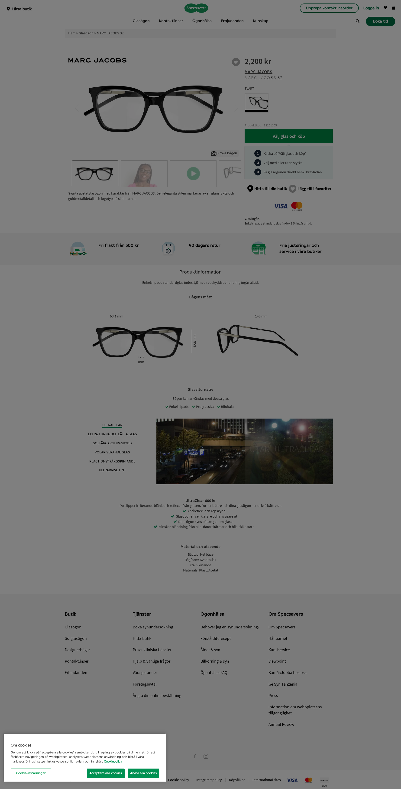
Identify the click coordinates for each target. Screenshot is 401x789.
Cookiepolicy (113, 761)
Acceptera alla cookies (105, 773)
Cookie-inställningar (31, 773)
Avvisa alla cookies (143, 773)
